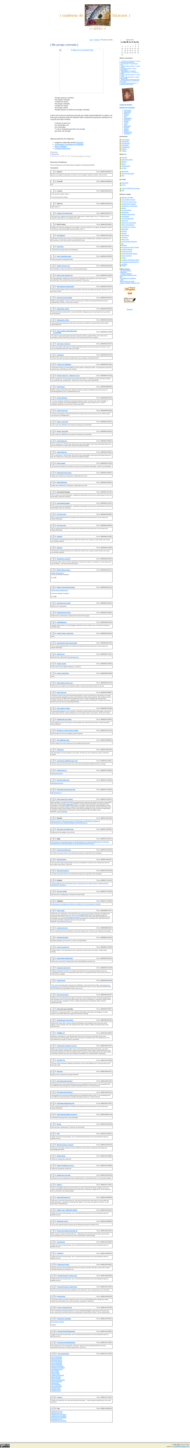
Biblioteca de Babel (127, 197)
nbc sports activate (56, 1361)
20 (52, 375)
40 (52, 603)
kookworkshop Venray (64, 612)
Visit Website (61, 235)
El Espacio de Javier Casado (130, 247)
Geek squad (60, 910)
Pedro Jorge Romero (128, 225)
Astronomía (127, 112)
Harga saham (61, 463)
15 (52, 320)
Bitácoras (127, 113)
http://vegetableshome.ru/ (95, 842)
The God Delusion (125, 270)
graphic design (61, 664)
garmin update (55, 1374)
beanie (59, 1124)
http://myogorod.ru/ (56, 821)
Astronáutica (127, 110)
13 (52, 297)
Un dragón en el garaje (128, 227)
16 (52, 331)
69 (52, 910)
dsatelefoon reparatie (63, 559)
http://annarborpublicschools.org (67, 1114)
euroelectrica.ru (62, 770)
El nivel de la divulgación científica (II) (130, 61)
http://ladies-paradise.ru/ (93, 821)
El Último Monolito (127, 249)
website (98, 904)
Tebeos (124, 151)
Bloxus (124, 164)
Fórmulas (133, 70)
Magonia (124, 231)
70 (52, 928)
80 (52, 1045)
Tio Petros (125, 237)
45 (52, 654)
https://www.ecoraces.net (65, 683)
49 (52, 692)
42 (52, 622)
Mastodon (130, 309)
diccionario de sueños (64, 603)
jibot (123, 175)
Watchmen (123, 272)
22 (52, 398)
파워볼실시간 (61, 1033)
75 (52, 980)
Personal (126, 127)
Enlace (88, 156)
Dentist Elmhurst (62, 398)
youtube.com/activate (57, 1375)
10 (52, 266)
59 (52, 799)
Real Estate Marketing (64, 850)
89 (52, 1145)
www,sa (59, 1397)
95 (52, 1210)
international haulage (63, 503)
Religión (126, 130)
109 (52, 1397)
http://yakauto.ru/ (56, 842)
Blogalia (124, 162)
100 (52, 1264)
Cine (125, 116)
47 (52, 673)
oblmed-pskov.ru (104, 883)
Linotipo (124, 168)
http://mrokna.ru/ (80, 821)
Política (126, 129)
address (59, 1185)
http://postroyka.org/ (57, 773)
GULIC (124, 185)
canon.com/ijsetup (56, 1363)
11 (52, 275)
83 (52, 1081)
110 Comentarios (77, 156)
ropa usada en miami (63, 708)
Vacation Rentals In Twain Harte (67, 1276)
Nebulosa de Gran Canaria (126, 84)
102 (52, 1287)
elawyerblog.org (62, 441)
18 (52, 355)
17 (52, 343)
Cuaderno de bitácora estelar (130, 260)
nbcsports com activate (58, 1367)
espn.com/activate (63, 1353)
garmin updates (55, 1378)
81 (52, 1060)
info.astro (124, 157)
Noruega (79, 142)
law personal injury (63, 995)
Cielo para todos (127, 255)
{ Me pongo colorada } (64, 44)
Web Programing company (65, 1145)
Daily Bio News (61, 859)
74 (52, 968)
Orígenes (124, 245)
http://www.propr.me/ (57, 783)
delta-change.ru (93, 883)
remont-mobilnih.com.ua (58, 883)
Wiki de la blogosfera (128, 173)
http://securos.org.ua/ (57, 823)
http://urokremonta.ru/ (67, 842)
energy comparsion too (64, 1307)
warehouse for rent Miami (58, 1414)
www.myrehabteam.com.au (65, 1165)
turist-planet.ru (91, 904)
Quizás (124, 258)
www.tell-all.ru (55, 885)
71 (52, 937)
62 (52, 839)
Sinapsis (124, 233)
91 (52, 1165)
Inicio (91, 40)
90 (52, 1156)
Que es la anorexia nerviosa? (128, 83)
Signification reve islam (64, 719)
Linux (125, 124)
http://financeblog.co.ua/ (69, 843)
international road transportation (67, 643)
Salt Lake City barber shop (65, 829)
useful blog (60, 355)
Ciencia (126, 115)
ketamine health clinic (63, 968)
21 (52, 387)
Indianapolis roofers (63, 320)
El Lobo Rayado (126, 210)
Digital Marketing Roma (64, 473)
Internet (126, 121)
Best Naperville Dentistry (65, 1081)
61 (52, 829)
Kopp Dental (61, 387)
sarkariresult (61, 980)
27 (52, 452)
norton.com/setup (62, 811)
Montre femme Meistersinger (66, 587)
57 (52, 780)
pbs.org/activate (56, 1384)
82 (52, 1071)
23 (52, 410)
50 (52, 708)
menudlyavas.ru (56, 904)
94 (52, 1197)
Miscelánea (127, 126)
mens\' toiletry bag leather (127, 74)
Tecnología (127, 133)
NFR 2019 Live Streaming (127, 61)
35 (52, 536)
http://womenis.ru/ (56, 793)
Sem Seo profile (62, 891)
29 (52, 473)
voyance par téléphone (64, 364)
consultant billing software (127, 66)
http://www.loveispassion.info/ (66, 789)
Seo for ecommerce (63, 947)
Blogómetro (125, 171)
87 (52, 1124)
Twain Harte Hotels (63, 1264)
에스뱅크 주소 (61, 1060)
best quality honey (125, 72)
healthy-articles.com (63, 266)
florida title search (62, 1221)
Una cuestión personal (128, 199)
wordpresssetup (125, 70)
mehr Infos (60, 246)
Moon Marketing (62, 482)
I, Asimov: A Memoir (126, 273)
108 (52, 1353)
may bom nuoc (61, 514)
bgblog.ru (73, 904)
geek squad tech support (72, 917)
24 (52, 421)
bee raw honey (125, 63)
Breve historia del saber (127, 281)
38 (52, 570)
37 (52, 559)
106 (52, 1331)
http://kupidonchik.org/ (80, 842)
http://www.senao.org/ (69, 821)
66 (52, 880)
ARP (122, 190)
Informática (127, 120)
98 (52, 1242)
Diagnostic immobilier (64, 1319)
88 (52, 1133)
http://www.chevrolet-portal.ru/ (85, 843)
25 (52, 431)
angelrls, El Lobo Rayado (64, 213)
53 (52, 740)
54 (52, 749)
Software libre (128, 132)
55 (52, 761)
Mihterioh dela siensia (128, 214)
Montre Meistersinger (63, 570)
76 (52, 994)
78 (52, 1020)
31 (52, 492)
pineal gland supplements (65, 958)
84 (52, 1092)
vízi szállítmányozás (63, 740)
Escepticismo (128, 118)
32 (52, 503)
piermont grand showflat (64, 298)
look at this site (61, 692)
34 (52, 525)
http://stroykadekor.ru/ (70, 823)
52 (52, 730)
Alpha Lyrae (125, 239)
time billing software (126, 68)
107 (52, 1342)
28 (52, 463)
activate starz (55, 1383)
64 (52, 859)
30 (52, 482)
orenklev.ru (79, 904)
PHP (58, 1133)
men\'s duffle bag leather (127, 77)
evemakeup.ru (65, 904)
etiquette (59, 536)
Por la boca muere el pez (129, 202)
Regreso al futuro (127, 251)
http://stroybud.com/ (63, 780)
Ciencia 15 (125, 220)
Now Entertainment (63, 870)
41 (52, 612)
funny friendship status (64, 256)
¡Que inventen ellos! (128, 218)
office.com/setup (68, 804)
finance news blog (62, 422)
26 (52, 441)
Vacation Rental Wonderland (66, 1331)
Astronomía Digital (126, 159)
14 (52, 309)
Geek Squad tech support (65, 799)
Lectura (126, 123)
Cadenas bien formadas (129, 204)
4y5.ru (85, 904)
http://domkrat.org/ (73, 657)
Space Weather (61, 146)
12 (52, 286)
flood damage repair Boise (65, 1020)
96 (52, 1221)
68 (52, 901)
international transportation (65, 286)
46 (52, 663)
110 (52, 1408)
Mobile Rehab (61, 1156)
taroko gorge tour (62, 410)
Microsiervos (125, 235)
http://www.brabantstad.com (65, 1103)
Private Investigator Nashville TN (67, 1231)
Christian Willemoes (62, 148)
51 (52, 719)
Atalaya (123, 208)
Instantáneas (126, 147)
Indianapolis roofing (63, 309)
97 (52, 1231)
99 (52, 1253)
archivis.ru (63, 885)
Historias (97, 40)
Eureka (124, 265)
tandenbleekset (62, 622)
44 (52, 643)
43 (52, 633)
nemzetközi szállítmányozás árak (67, 761)
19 (52, 364)
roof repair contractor (63, 344)
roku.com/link (55, 1370)
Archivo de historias (126, 105)
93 (52, 1184)
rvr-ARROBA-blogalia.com (181, 1446)
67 (52, 891)
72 (52, 947)
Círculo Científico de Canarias (131, 188)
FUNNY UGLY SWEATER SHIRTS (67, 1210)
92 (52, 1175)
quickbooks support (57, 1369)
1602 (121, 280)
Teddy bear (60, 750)
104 (52, 1307)
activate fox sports (56, 1360)
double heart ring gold (63, 1175)
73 (52, 958)
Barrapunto (125, 183)
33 (52, 514)
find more (60, 1071)
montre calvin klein (63, 673)
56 (52, 770)
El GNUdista (125, 216)
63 (52, 850)
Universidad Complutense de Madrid (69, 144)
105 (52, 1318)
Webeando (125, 229)
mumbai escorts (56, 1387)
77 (52, 1009)
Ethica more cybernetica (129, 223)
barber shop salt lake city (65, 275)
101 (52, 1275)
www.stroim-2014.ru (72, 883)
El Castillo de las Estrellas (128, 278)
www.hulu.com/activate (58, 1380)
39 (52, 587)
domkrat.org (61, 654)
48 (52, 683)
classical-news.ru (83, 883)
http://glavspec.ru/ (82, 823)
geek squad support (83, 913)
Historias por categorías (127, 107)
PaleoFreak (125, 212)
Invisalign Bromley (63, 937)
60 (52, 818)
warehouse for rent (56, 1411)
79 (52, 1032)
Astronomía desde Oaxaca (129, 253)
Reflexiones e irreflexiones (130, 206)
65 (52, 870)
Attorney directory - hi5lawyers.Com (68, 375)
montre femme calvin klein (65, 633)
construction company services (67, 1046)
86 (52, 1114)
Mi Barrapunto (126, 166)
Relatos (124, 149)
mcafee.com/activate (57, 1366)
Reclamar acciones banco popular (67, 730)
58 (52, 789)
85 (52, 1103)
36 (52, 547)
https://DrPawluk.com (63, 1197)
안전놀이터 (60, 1253)
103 (52, 1296)
